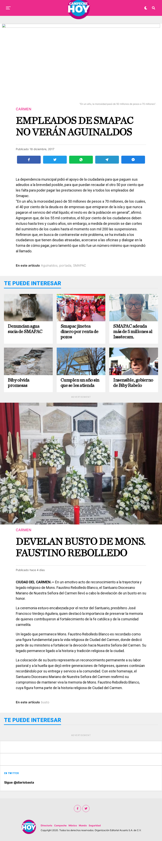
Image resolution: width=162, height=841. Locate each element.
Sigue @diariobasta (19, 782)
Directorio (46, 825)
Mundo (83, 825)
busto (45, 702)
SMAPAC (79, 265)
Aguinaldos (49, 265)
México (73, 825)
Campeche (60, 825)
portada (65, 265)
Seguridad (95, 825)
